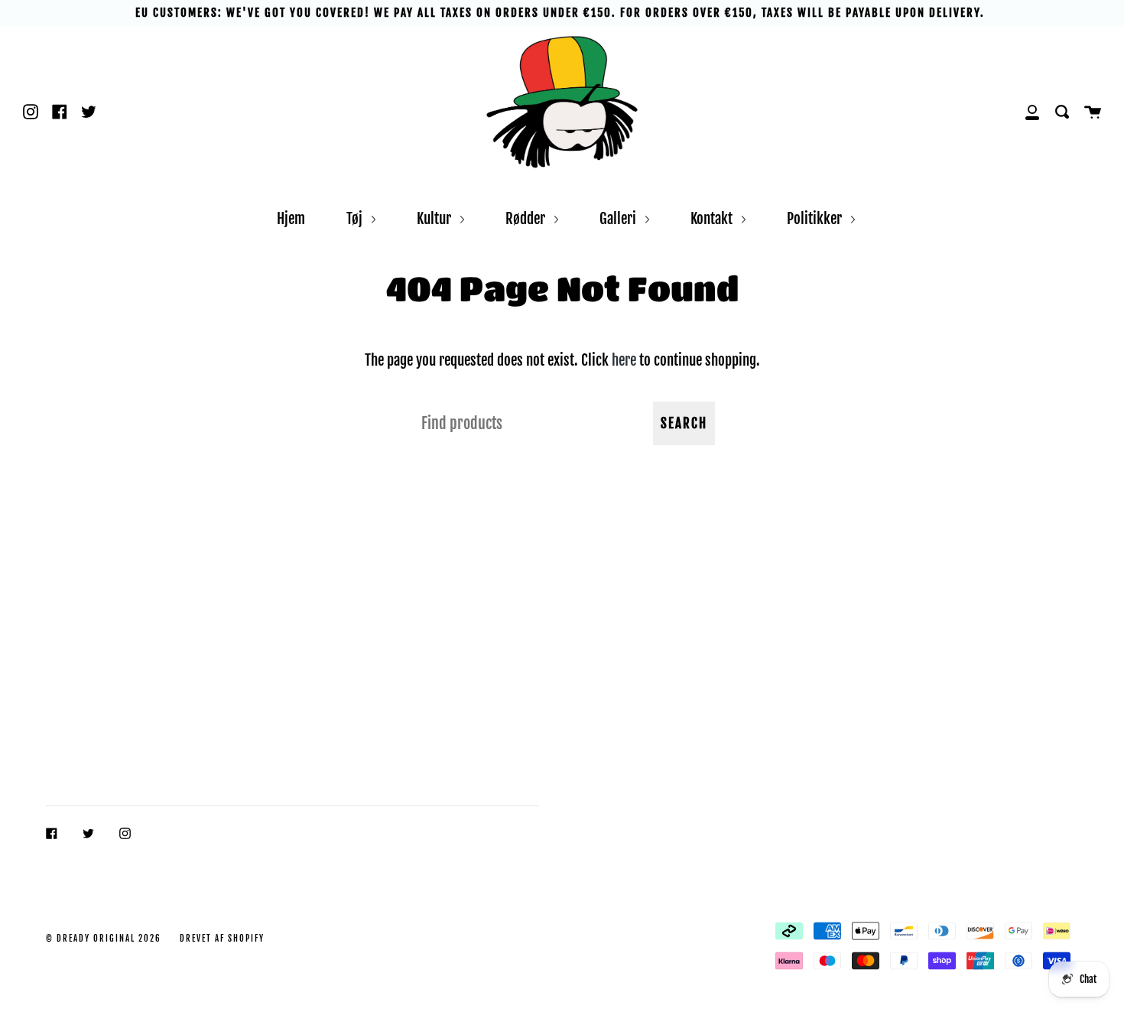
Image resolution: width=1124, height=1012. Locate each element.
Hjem (291, 218)
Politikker (816, 218)
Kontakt (713, 218)
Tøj (355, 218)
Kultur (435, 218)
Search (684, 423)
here (624, 359)
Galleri (619, 218)
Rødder (526, 218)
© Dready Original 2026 (103, 938)
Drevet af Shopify (222, 938)
